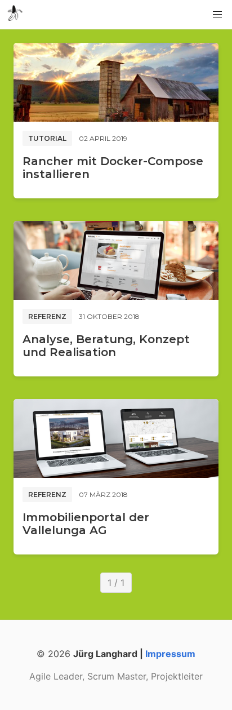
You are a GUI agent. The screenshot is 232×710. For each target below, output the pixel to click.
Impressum (170, 653)
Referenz (47, 316)
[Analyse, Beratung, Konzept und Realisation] (116, 260)
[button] (217, 14)
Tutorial (47, 138)
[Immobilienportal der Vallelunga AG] (116, 438)
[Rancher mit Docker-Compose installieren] (116, 82)
